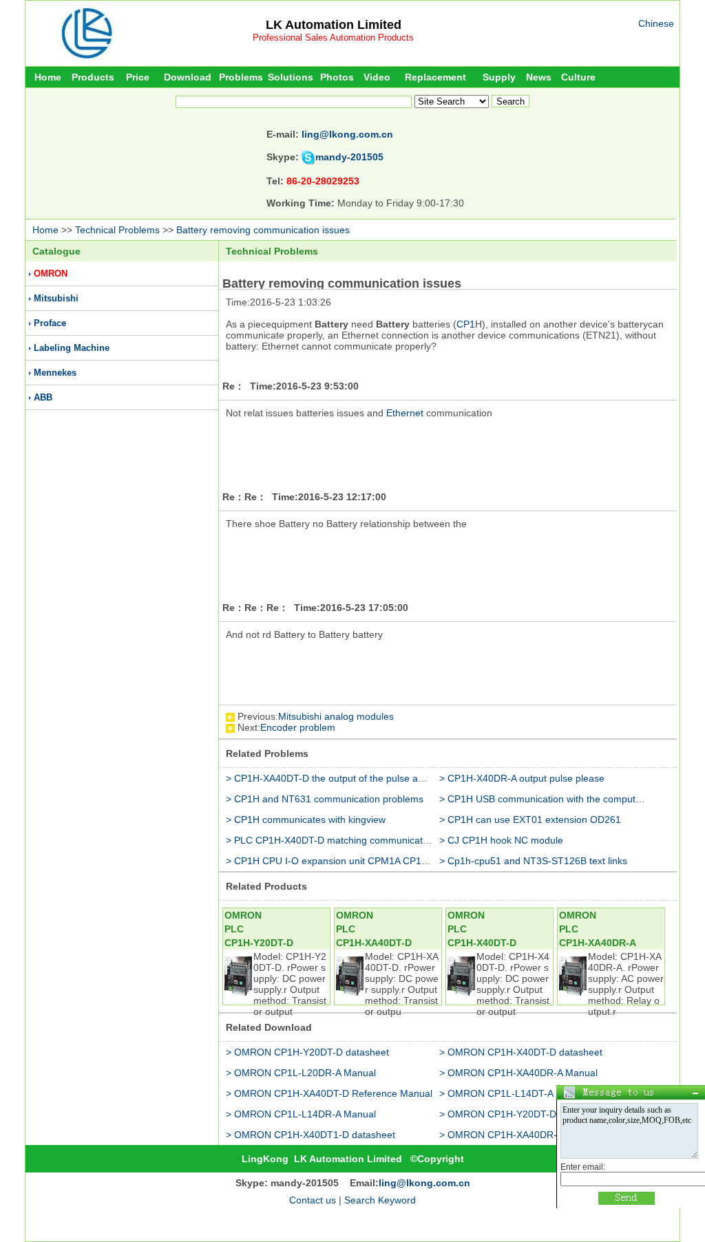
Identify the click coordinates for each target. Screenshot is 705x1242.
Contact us (312, 1200)
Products (93, 77)
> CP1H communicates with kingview (306, 819)
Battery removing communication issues (263, 229)
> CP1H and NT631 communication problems (324, 798)
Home (47, 77)
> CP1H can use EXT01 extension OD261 (530, 819)
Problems (241, 77)
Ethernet (404, 412)
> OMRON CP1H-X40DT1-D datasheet (310, 1134)
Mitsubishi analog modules (336, 716)
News (538, 77)
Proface (50, 323)
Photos (337, 77)
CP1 (465, 324)
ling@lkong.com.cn (347, 134)
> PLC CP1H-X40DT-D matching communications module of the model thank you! (403, 840)
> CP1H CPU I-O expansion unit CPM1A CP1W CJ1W (342, 860)
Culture (578, 77)
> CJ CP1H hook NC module (501, 840)
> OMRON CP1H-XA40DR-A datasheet (524, 1134)
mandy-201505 (349, 156)
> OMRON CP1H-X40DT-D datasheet (520, 1052)
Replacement (435, 77)
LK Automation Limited (333, 25)
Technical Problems (117, 229)
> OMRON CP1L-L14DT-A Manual (513, 1093)
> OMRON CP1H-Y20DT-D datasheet (307, 1052)
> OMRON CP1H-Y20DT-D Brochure (519, 1114)
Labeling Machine (71, 348)
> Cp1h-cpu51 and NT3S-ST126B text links (533, 860)
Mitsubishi (56, 298)
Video (377, 77)
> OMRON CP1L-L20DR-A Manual (301, 1072)
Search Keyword (380, 1200)
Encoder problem (297, 727)
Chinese (656, 23)
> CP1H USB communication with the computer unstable (561, 798)
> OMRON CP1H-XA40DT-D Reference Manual (329, 1093)
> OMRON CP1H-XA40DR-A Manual (518, 1072)
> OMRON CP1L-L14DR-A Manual (301, 1114)
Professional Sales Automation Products (333, 37)
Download (187, 77)
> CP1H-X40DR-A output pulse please (521, 778)
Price (137, 77)
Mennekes (55, 372)
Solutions (290, 77)
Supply (499, 77)
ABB (43, 397)
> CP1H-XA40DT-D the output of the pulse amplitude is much (359, 778)
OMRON (50, 273)
